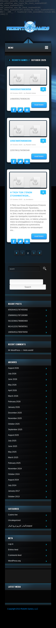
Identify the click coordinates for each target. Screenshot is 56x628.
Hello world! (28, 350)
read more (39, 105)
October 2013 (14, 496)
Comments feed (14, 555)
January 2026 (14, 407)
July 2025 (12, 441)
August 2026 (13, 368)
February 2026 (14, 402)
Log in (10, 544)
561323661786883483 (18, 321)
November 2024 (15, 469)
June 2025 (12, 446)
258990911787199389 (18, 315)
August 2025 (13, 435)
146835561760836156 (20, 89)
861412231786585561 (18, 326)
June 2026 (12, 379)
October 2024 (14, 474)
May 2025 (12, 452)
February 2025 (14, 463)
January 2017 (14, 491)
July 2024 (12, 485)
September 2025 (15, 429)
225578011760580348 (20, 140)
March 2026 (13, 396)
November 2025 (15, 418)
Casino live (13, 515)
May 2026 (12, 385)
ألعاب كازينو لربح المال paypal (20, 526)
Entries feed (13, 550)
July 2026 (12, 374)
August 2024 (13, 480)
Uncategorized (14, 520)
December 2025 (15, 413)
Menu (10, 47)
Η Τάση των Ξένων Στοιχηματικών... (21, 194)
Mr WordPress (14, 350)
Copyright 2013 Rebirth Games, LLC (22, 609)
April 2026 (12, 390)
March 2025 (13, 457)
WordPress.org (14, 561)
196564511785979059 (18, 332)
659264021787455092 (18, 310)
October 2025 (14, 424)
